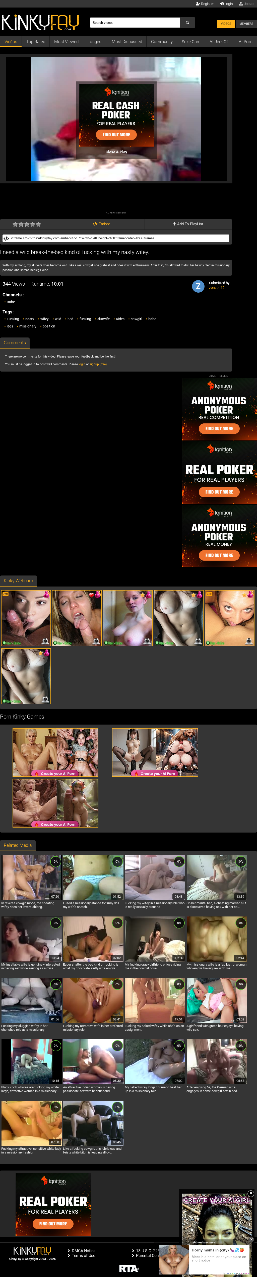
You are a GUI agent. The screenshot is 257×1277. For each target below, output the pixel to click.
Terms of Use (83, 1255)
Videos (226, 24)
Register (207, 4)
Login (228, 4)
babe (152, 319)
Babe (11, 302)
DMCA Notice (83, 1250)
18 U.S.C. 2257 (149, 1250)
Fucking (13, 319)
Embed (104, 224)
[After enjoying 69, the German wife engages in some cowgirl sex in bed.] (216, 1083)
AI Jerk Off (220, 41)
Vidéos (11, 41)
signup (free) (98, 364)
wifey (44, 319)
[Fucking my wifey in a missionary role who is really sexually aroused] (155, 899)
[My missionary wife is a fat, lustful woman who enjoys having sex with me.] (216, 961)
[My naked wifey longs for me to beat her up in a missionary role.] (155, 1083)
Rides (120, 319)
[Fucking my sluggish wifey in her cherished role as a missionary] (31, 1022)
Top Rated (35, 41)
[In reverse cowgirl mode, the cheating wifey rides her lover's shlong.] (31, 899)
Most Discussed (127, 41)
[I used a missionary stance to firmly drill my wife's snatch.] (93, 899)
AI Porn (245, 41)
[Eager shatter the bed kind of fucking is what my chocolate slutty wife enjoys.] (93, 961)
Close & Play (116, 152)
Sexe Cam (191, 41)
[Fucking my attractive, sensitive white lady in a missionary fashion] (31, 1145)
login (82, 364)
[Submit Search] (187, 22)
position (49, 326)
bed (70, 319)
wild (58, 319)
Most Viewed (66, 41)
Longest (95, 41)
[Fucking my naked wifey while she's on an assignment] (155, 1022)
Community (162, 41)
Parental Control (150, 1255)
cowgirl (136, 319)
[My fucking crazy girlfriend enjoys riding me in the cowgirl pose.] (155, 961)
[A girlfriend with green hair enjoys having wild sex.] (216, 1022)
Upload (248, 4)
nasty (29, 319)
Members (246, 24)
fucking (85, 319)
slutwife (103, 319)
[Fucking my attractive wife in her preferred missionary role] (93, 1022)
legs (10, 326)
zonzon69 (217, 288)
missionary (27, 326)
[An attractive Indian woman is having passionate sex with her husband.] (93, 1083)
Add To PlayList (189, 224)
